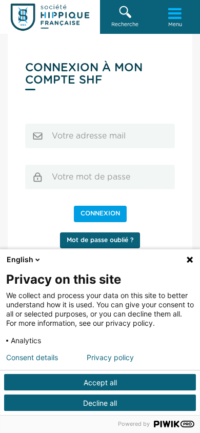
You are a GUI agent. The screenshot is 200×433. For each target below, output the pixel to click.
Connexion (100, 213)
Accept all (100, 382)
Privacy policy (110, 357)
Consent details (32, 357)
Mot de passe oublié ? (100, 240)
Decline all (100, 403)
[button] (125, 17)
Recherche (124, 24)
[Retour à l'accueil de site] (50, 17)
